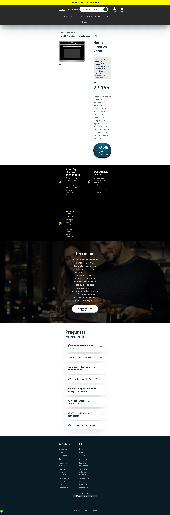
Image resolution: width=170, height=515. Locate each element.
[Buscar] (105, 9)
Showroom (98, 16)
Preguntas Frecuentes (63, 464)
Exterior (87, 16)
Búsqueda (63, 449)
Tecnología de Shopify (90, 510)
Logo (62, 9)
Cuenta (114, 9)
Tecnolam (69, 33)
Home (61, 33)
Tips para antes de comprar (63, 472)
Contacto (85, 22)
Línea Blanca (66, 16)
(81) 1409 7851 (76, 9)
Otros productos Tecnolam (85, 309)
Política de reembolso (63, 486)
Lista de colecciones (64, 453)
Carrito (122, 9)
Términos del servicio (64, 479)
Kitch (80, 510)
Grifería (77, 16)
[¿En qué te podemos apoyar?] (1, 511)
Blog (106, 16)
